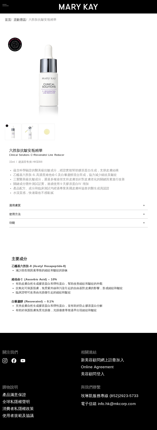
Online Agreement (97, 367)
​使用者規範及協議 (18, 415)
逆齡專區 (20, 19)
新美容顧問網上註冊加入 (102, 360)
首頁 (8, 19)
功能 (12, 222)
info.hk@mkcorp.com (117, 404)
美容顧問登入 (92, 374)
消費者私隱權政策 (18, 408)
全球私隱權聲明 (16, 402)
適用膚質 (15, 205)
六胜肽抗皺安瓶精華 (42, 19)
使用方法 (15, 214)
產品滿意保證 (14, 395)
